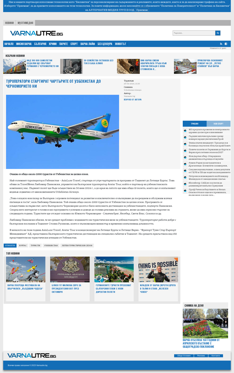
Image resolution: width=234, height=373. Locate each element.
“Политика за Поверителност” (178, 5)
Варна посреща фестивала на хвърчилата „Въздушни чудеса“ (25, 286)
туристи (35, 245)
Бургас (23, 245)
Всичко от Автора (133, 99)
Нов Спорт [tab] (218, 123)
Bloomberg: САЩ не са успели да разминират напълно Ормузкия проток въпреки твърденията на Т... (208, 185)
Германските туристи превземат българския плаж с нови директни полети (113, 288)
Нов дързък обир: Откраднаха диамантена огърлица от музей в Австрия (206, 158)
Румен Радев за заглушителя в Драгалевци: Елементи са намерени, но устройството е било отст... (208, 165)
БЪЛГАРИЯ (40, 44)
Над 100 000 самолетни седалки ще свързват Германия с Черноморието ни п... (43, 65)
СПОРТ (74, 44)
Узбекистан (51, 245)
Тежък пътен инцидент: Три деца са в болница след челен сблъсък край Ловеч (209, 144)
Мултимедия (25, 23)
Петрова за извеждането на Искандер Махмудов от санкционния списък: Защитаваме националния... (208, 178)
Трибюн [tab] (194, 123)
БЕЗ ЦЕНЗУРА (105, 44)
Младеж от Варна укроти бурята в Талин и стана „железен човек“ (158, 288)
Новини (9, 23)
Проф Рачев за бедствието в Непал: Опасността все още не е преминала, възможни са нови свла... (207, 192)
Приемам (142, 10)
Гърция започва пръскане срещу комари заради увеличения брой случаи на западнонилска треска (206, 138)
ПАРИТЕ (63, 44)
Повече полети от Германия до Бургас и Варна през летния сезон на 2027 (209, 151)
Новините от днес (218, 48)
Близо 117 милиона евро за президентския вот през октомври (66, 288)
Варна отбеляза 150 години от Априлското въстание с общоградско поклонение (201, 343)
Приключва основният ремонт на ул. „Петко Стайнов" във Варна (210, 63)
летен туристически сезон (77, 245)
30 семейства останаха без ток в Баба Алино (98, 62)
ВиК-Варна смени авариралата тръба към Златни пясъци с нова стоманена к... (154, 65)
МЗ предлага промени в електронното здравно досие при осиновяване (209, 131)
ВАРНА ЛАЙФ (88, 44)
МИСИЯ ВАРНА (24, 44)
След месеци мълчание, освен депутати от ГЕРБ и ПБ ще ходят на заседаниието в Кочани (209, 172)
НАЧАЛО (8, 44)
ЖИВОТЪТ (120, 44)
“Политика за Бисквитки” (214, 5)
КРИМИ (53, 44)
